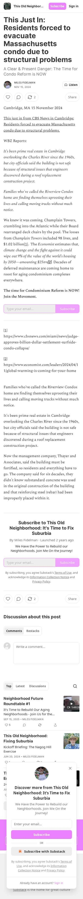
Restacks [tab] (32, 631)
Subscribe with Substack (44, 851)
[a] (71, 703)
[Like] (8, 97)
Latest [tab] (20, 686)
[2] (50, 262)
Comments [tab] (14, 631)
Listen (73, 85)
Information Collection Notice (49, 577)
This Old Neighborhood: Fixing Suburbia (26, 738)
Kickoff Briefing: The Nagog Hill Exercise (27, 749)
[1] (26, 244)
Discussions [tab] (37, 686)
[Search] (75, 686)
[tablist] (23, 630)
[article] (41, 712)
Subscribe (57, 6)
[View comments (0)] (18, 97)
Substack (19, 890)
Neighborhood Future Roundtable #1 (23, 701)
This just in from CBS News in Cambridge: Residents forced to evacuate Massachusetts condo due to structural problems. (39, 124)
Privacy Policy (55, 870)
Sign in (74, 6)
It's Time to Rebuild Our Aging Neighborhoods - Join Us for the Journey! (28, 711)
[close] (70, 768)
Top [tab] (8, 686)
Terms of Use (62, 573)
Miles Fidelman (24, 82)
